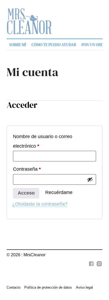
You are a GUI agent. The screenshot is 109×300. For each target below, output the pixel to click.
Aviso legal (84, 287)
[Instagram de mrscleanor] (98, 266)
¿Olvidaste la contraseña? (39, 204)
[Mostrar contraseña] (90, 179)
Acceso (26, 193)
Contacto (13, 287)
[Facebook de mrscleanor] (90, 266)
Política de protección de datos (48, 287)
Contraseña (27, 169)
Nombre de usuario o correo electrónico (42, 141)
